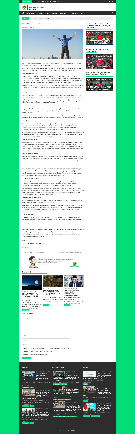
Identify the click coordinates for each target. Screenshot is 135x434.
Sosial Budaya (26, 247)
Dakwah (32, 387)
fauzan (45, 371)
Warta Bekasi (68, 399)
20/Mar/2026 (40, 408)
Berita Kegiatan (26, 387)
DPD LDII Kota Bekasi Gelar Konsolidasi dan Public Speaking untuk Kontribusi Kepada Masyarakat (90, 374)
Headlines (55, 416)
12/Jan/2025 (70, 387)
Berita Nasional (87, 416)
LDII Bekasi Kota (70, 430)
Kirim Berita (63, 13)
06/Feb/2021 (47, 288)
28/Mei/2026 (101, 387)
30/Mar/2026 (70, 371)
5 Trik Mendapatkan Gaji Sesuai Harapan (34, 252)
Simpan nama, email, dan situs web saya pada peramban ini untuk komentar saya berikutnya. (47, 348)
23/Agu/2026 (101, 371)
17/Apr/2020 (70, 402)
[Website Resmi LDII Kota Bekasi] (23, 13)
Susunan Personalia (52, 13)
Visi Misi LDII (39, 13)
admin (32, 27)
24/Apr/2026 (101, 403)
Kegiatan (55, 399)
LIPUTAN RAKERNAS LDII (76, 13)
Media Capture (64, 384)
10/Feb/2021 (26, 291)
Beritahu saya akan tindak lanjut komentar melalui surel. (38, 351)
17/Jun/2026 (39, 371)
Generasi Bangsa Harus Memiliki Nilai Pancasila (70, 252)
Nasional (85, 384)
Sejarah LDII (30, 13)
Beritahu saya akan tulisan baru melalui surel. (35, 354)
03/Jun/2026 (39, 390)
